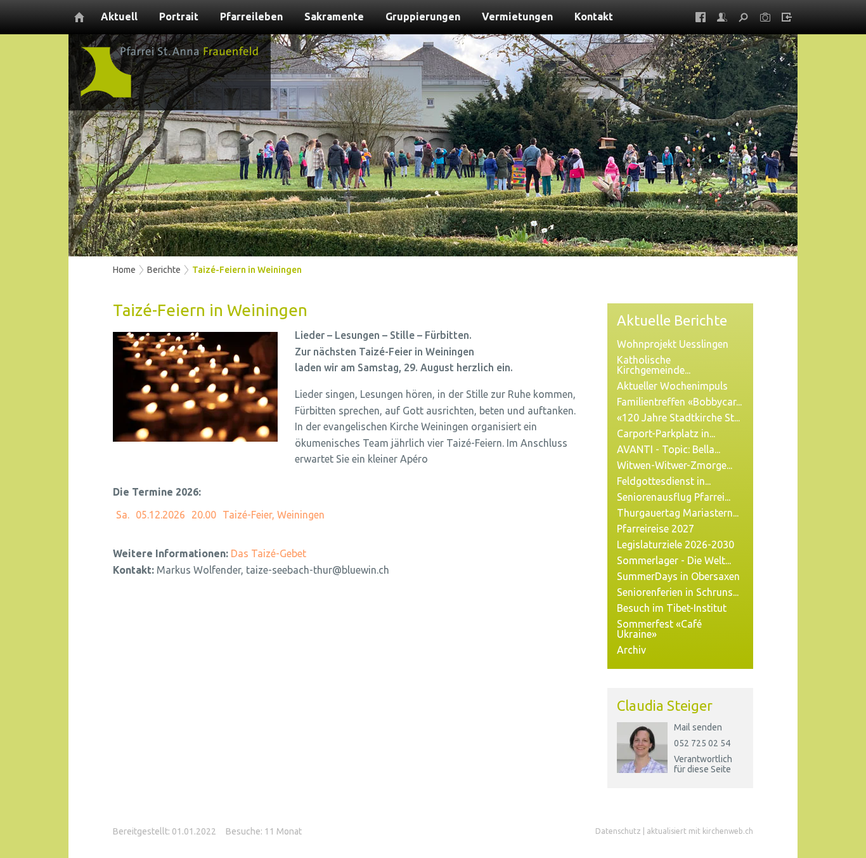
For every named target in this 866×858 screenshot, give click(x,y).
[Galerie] (765, 17)
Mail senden (698, 727)
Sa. (122, 514)
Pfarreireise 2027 (655, 529)
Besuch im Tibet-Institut (672, 608)
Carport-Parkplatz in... (666, 433)
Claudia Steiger (665, 705)
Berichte (164, 270)
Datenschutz (618, 831)
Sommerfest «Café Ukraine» (659, 629)
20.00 (203, 514)
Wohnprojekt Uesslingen (672, 344)
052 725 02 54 (702, 743)
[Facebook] (700, 17)
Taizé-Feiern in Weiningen (247, 270)
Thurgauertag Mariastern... (678, 513)
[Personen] (722, 17)
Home (124, 270)
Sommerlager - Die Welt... (674, 560)
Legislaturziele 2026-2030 (675, 544)
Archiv (631, 650)
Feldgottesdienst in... (664, 481)
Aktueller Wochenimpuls (672, 386)
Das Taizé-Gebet (268, 553)
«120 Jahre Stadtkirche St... (678, 417)
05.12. (160, 514)
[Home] (79, 17)
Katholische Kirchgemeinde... (653, 365)
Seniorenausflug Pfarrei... (673, 497)
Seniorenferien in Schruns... (678, 592)
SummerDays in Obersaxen (678, 576)
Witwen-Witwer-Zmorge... (674, 465)
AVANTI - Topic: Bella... (668, 449)
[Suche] (743, 17)
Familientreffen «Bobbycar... (679, 402)
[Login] (787, 17)
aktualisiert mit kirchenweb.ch (700, 831)
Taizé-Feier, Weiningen (274, 514)
